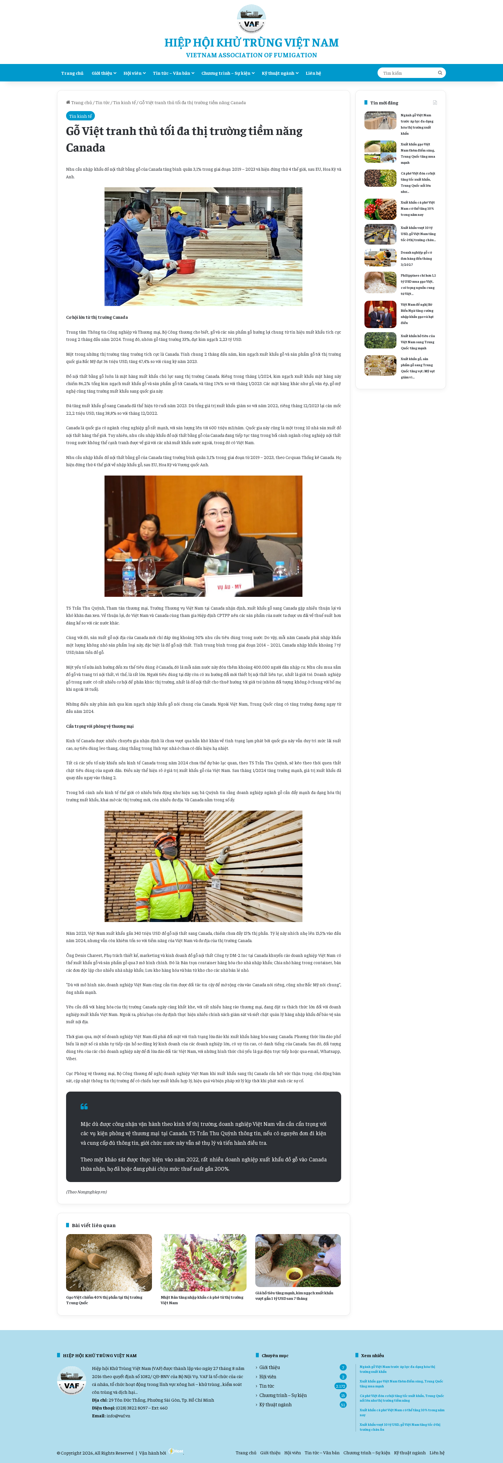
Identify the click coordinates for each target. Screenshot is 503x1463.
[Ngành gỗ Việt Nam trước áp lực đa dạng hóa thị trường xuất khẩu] (380, 120)
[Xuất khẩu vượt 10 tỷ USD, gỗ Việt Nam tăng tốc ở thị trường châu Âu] (380, 234)
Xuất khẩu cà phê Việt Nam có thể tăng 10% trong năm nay (418, 208)
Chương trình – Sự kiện (225, 73)
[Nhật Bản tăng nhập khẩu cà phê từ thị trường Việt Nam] (204, 1262)
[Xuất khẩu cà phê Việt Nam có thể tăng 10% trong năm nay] (380, 209)
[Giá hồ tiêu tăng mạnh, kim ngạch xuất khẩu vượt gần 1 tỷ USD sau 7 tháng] (298, 1260)
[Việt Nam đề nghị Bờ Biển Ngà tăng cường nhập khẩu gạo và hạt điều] (380, 314)
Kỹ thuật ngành (278, 73)
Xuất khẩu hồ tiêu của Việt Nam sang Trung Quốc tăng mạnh (418, 341)
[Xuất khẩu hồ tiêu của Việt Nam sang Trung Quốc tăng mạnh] (380, 340)
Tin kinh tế (124, 102)
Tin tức (102, 102)
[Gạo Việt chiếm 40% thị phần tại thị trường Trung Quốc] (109, 1262)
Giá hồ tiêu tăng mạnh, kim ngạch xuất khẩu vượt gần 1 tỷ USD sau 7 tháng (294, 1295)
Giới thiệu (102, 73)
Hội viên (132, 73)
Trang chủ (72, 73)
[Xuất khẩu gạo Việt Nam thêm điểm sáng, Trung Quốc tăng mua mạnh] (380, 151)
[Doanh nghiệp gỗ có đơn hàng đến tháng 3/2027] (380, 257)
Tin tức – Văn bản (171, 73)
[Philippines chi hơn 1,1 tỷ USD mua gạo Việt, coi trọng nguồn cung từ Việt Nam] (380, 282)
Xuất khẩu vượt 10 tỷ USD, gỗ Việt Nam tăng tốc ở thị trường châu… (418, 233)
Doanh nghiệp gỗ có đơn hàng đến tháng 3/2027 (416, 258)
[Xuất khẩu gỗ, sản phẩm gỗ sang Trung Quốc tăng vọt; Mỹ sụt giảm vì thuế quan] (380, 365)
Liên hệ (313, 73)
